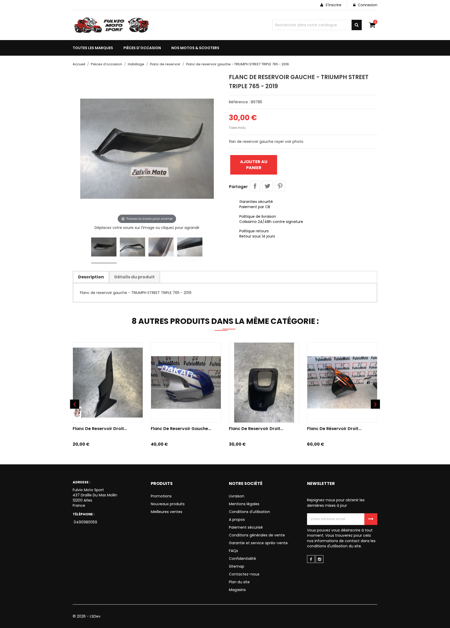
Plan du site (239, 582)
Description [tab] (91, 277)
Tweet (267, 186)
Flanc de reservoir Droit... (100, 429)
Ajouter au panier (253, 164)
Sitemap (236, 566)
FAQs (233, 550)
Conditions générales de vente (257, 535)
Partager (255, 186)
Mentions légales (244, 504)
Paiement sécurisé (246, 527)
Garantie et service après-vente (258, 543)
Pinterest (280, 186)
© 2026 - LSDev (87, 616)
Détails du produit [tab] (134, 277)
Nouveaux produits (168, 504)
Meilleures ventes (166, 511)
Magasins (237, 589)
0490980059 (85, 522)
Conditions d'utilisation (249, 511)
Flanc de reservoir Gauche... (181, 429)
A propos (237, 519)
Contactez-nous (244, 574)
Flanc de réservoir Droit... (334, 429)
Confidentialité (242, 558)
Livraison (236, 496)
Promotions (161, 496)
